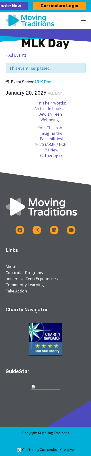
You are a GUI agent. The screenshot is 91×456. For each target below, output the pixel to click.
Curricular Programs (24, 272)
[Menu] (83, 20)
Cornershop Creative (57, 449)
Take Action (16, 291)
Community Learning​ (25, 284)
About (11, 266)
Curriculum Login (59, 5)
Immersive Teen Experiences (32, 278)
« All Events (16, 55)
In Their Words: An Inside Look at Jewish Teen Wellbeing (50, 111)
